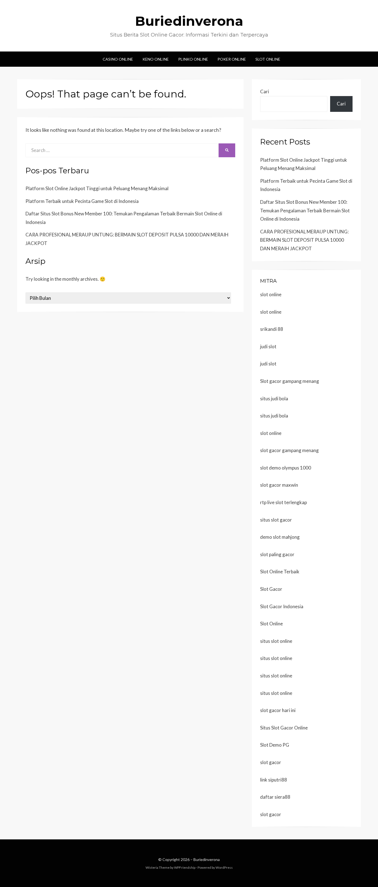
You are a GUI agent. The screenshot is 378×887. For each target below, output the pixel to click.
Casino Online (118, 59)
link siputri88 (273, 780)
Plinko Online (193, 59)
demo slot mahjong (280, 537)
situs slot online (276, 641)
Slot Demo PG (274, 745)
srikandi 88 (271, 329)
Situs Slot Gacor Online (284, 728)
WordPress (224, 867)
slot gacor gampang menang (289, 450)
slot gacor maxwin (279, 485)
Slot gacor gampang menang (289, 381)
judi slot (268, 346)
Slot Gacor (271, 589)
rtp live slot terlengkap (283, 502)
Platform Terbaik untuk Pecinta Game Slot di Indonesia (82, 201)
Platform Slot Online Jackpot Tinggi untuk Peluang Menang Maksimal (97, 188)
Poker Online (232, 59)
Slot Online (267, 59)
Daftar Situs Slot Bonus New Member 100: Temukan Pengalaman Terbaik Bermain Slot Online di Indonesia (305, 210)
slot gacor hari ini (278, 710)
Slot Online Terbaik (279, 571)
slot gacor (270, 762)
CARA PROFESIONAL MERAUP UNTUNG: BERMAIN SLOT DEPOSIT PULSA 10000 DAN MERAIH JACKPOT (304, 240)
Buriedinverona (189, 21)
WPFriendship (184, 867)
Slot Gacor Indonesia (281, 606)
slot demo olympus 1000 (285, 468)
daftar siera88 (275, 797)
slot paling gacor (277, 554)
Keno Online (156, 59)
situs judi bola (274, 398)
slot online (270, 294)
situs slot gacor (276, 520)
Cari (264, 91)
